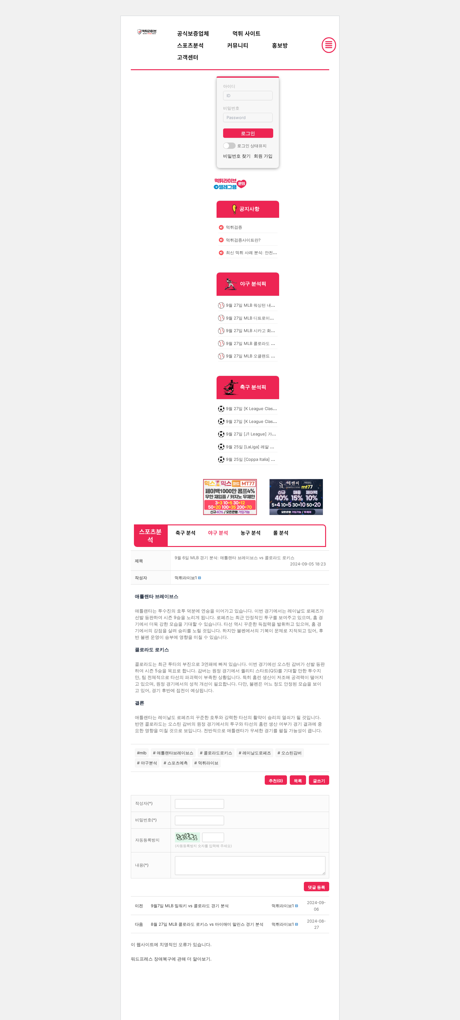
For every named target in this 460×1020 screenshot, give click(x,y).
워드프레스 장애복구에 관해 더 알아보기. (171, 958)
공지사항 (249, 209)
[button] (186, 577)
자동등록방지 (147, 839)
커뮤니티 (237, 45)
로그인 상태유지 (252, 145)
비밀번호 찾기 (237, 156)
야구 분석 (218, 532)
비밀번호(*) (146, 819)
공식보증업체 (193, 33)
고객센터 (187, 57)
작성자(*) (144, 803)
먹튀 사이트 (247, 33)
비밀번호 (231, 108)
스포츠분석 (190, 45)
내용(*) (142, 864)
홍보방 (280, 45)
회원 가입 (263, 156)
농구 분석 (251, 532)
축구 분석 (186, 532)
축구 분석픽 (253, 387)
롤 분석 (281, 532)
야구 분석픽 (253, 284)
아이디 (229, 86)
